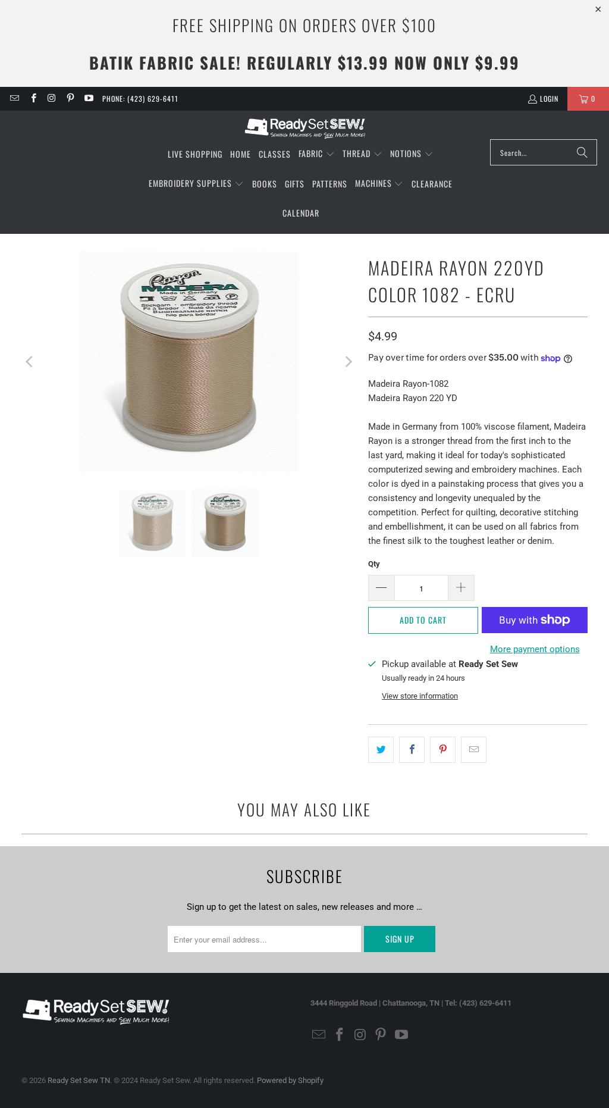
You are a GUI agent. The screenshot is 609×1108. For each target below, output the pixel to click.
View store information (420, 695)
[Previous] (30, 362)
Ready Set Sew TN (79, 1080)
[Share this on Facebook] (412, 750)
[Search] (582, 152)
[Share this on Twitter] (381, 750)
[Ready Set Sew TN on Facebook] (32, 98)
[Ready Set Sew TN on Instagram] (51, 98)
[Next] (347, 362)
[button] (317, 154)
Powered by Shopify (290, 1080)
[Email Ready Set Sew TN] (14, 98)
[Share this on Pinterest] (443, 750)
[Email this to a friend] (473, 750)
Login (549, 98)
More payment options (535, 649)
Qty (374, 563)
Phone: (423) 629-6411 (140, 98)
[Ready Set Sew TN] (305, 128)
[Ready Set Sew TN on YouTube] (88, 98)
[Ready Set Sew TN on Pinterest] (70, 98)
